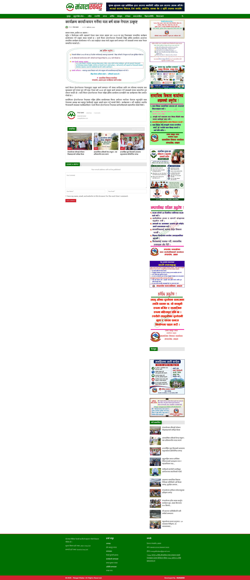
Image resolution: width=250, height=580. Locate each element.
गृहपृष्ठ (69, 16)
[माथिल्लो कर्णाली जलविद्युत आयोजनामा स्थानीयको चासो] (155, 472)
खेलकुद (119, 16)
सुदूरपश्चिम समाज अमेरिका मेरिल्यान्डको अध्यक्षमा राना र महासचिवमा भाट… (171, 461)
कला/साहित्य (137, 16)
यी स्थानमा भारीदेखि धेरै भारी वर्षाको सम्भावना (171, 512)
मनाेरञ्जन (127, 16)
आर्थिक (112, 16)
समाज (105, 16)
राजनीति (97, 16)
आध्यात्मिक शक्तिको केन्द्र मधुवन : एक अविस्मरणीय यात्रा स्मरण (173, 439)
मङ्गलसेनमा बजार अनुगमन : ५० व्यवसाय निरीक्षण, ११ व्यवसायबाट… (172, 524)
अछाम (69, 149)
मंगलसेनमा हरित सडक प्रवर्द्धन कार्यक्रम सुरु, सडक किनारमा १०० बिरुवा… (172, 503)
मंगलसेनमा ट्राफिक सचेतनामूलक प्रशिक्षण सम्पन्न (173, 491)
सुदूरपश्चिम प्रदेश (78, 16)
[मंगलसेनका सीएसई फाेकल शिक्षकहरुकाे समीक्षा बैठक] (79, 141)
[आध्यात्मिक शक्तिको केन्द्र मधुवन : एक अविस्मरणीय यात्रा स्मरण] (106, 141)
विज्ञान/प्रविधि (149, 16)
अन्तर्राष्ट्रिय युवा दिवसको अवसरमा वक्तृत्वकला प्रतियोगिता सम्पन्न (173, 449)
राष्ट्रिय (90, 16)
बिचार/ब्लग (160, 16)
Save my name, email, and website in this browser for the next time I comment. (97, 196)
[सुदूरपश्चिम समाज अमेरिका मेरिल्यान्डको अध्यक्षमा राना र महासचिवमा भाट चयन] (155, 462)
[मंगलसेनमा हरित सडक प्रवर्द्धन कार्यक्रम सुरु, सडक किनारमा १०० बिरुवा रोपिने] (155, 503)
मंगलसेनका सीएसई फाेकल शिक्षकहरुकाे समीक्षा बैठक (171, 428)
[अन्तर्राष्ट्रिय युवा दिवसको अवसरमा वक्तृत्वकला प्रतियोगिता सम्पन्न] (132, 141)
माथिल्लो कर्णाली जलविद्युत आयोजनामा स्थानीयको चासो (172, 470)
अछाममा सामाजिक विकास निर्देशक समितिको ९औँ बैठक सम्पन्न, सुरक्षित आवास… (171, 482)
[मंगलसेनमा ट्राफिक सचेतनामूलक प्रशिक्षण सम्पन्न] (155, 493)
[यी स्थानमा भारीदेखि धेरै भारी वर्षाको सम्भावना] (155, 514)
